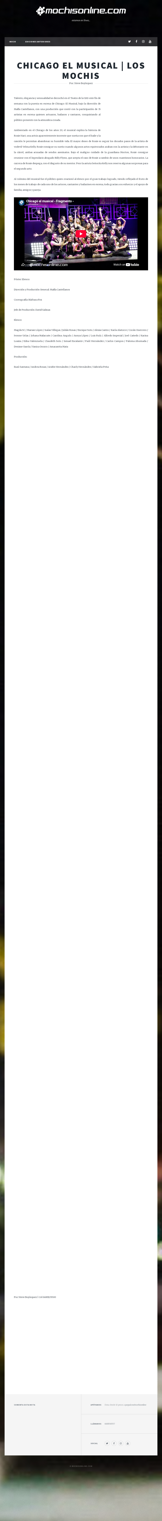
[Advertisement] (81, 1345)
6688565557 (110, 1424)
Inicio (12, 41)
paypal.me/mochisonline (135, 1405)
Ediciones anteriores (37, 41)
